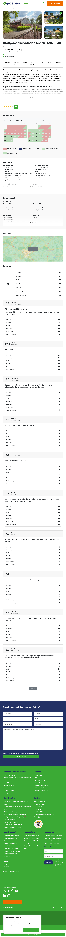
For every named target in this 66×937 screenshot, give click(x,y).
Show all (33, 689)
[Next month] (49, 120)
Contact (6, 793)
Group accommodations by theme (13, 827)
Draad (61, 907)
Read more (33, 98)
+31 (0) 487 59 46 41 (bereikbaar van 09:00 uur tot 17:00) (45, 813)
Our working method (9, 775)
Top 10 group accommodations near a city (15, 814)
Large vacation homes (10, 819)
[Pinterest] (12, 891)
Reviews (50, 64)
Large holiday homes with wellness (13, 825)
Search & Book (54, 3)
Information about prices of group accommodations (17, 778)
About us (37, 778)
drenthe (18, 9)
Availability (16, 64)
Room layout (32, 64)
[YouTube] (16, 891)
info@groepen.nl (40, 817)
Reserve (6, 780)
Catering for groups (9, 791)
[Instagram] (8, 896)
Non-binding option (9, 785)
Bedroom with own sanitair (11, 822)
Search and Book (39, 775)
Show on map (33, 249)
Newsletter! (38, 783)
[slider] (8, 106)
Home (4, 9)
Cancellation (7, 783)
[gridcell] (5, 136)
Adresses (6, 788)
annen (24, 9)
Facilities (25, 64)
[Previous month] (5, 120)
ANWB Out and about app (41, 785)
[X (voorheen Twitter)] (4, 891)
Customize (14, 930)
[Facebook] (9, 891)
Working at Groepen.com (41, 791)
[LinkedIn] (4, 896)
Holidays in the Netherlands (42, 788)
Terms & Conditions (40, 780)
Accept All (31, 930)
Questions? (58, 64)
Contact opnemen (21, 756)
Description (7, 64)
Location (42, 64)
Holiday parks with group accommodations (15, 812)
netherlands (11, 9)
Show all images (55, 35)
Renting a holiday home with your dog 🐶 (15, 817)
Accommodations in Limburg (11, 836)
